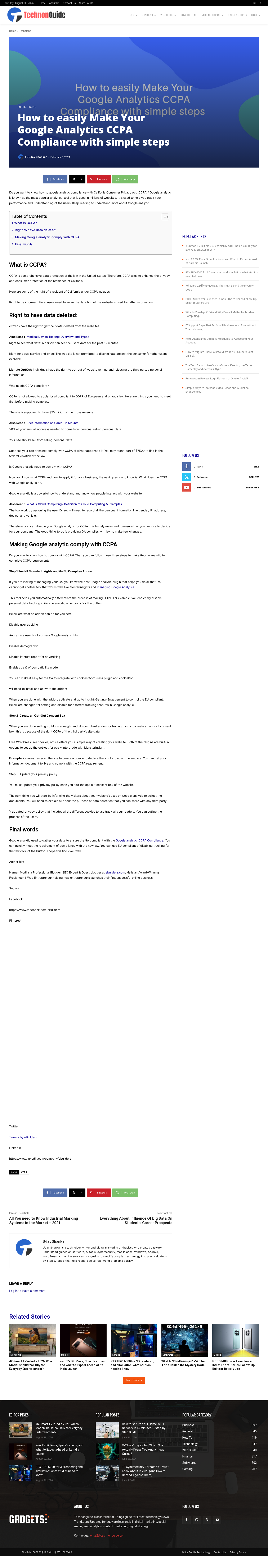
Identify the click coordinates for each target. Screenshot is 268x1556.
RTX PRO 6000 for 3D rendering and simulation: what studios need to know (132, 1365)
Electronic (15, 1354)
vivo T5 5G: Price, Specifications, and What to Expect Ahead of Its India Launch (83, 1365)
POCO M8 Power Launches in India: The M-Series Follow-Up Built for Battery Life (233, 1365)
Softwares (168, 1354)
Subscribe (252, 487)
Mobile (64, 1354)
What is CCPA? (25, 223)
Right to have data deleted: (35, 230)
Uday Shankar (37, 157)
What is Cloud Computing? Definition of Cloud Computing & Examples (74, 504)
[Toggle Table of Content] (163, 216)
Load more (132, 1380)
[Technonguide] (10, 15)
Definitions (25, 30)
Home (12, 30)
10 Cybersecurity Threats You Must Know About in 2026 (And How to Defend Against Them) (145, 1471)
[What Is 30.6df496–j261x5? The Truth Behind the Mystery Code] (184, 1340)
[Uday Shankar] (21, 157)
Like (256, 466)
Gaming (116, 1354)
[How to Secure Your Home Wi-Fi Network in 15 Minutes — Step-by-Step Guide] (107, 1430)
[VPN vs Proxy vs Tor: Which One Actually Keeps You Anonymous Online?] (107, 1451)
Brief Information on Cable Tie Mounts (53, 423)
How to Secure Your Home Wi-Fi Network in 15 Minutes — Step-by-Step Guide (144, 1428)
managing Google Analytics (115, 587)
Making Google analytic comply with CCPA (47, 237)
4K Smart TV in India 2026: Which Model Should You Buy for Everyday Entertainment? (31, 1365)
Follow (254, 477)
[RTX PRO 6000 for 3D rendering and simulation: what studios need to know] (134, 1340)
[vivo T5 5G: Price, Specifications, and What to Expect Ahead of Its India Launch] (83, 1340)
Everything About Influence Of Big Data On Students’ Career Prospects (136, 1220)
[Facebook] (248, 3)
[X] (260, 3)
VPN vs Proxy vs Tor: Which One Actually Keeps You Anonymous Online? (143, 1449)
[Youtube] (217, 1520)
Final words (23, 244)
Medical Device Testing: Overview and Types (60, 336)
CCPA (24, 1172)
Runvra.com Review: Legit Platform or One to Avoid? (217, 378)
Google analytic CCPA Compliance (139, 840)
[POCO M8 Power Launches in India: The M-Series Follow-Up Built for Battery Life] (235, 1340)
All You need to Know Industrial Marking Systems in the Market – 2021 (43, 1220)
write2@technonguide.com (107, 1535)
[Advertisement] (220, 204)
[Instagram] (254, 3)
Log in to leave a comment (27, 1290)
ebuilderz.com (115, 872)
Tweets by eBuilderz (23, 1137)
